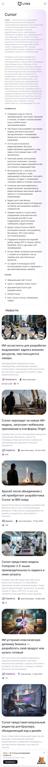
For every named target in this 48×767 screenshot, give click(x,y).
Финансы (9, 521)
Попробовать (10, 762)
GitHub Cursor (13, 294)
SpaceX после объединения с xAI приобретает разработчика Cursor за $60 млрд (23, 495)
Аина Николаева (29, 380)
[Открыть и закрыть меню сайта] (4, 4)
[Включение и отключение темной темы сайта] (45, 4)
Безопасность (11, 379)
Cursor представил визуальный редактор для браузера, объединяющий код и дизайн (23, 726)
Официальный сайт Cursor (19, 280)
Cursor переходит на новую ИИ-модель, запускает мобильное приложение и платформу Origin (24, 425)
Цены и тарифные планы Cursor (22, 284)
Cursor (7, 20)
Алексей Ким (26, 674)
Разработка (10, 450)
